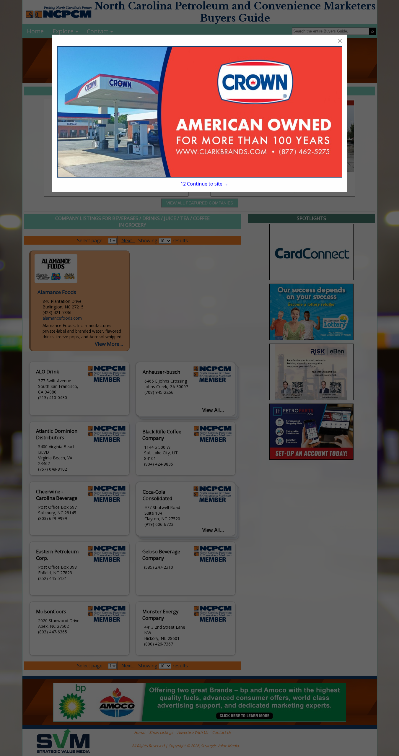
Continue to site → (204, 184)
